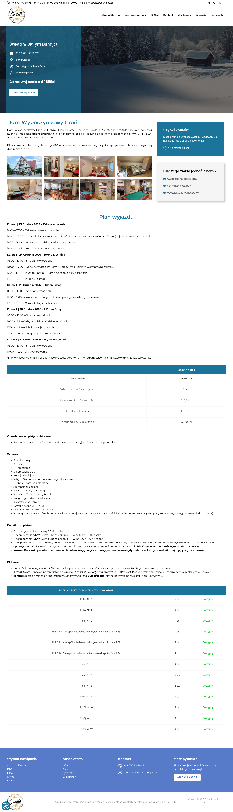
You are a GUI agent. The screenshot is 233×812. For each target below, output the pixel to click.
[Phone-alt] (214, 2)
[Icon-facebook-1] (202, 2)
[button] (23, 92)
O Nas (155, 14)
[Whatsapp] (220, 2)
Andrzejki (217, 14)
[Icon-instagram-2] (208, 2)
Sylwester (201, 14)
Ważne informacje (135, 14)
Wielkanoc (184, 14)
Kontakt (168, 14)
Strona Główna (111, 14)
